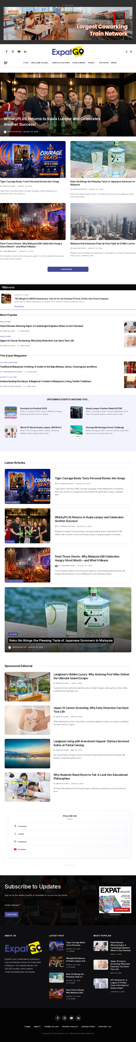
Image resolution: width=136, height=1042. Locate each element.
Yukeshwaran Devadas (12, 372)
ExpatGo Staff (9, 186)
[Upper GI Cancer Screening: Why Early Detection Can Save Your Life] (130, 341)
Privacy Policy (70, 1027)
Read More (19, 306)
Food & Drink (78, 63)
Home (26, 63)
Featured (9, 113)
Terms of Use (51, 1027)
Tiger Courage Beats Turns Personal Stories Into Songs (29, 181)
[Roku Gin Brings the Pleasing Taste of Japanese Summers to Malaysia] (103, 159)
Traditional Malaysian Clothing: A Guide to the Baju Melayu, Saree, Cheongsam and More (48, 366)
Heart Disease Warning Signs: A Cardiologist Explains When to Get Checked (41, 326)
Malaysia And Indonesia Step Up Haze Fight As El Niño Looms (102, 243)
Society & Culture (8, 377)
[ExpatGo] (68, 51)
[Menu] (5, 63)
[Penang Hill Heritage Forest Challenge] (76, 431)
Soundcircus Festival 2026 (33, 408)
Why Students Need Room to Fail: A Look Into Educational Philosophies (91, 776)
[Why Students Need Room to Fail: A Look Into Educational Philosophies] (27, 787)
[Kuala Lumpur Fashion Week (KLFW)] (76, 412)
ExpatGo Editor (14, 131)
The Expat (104, 63)
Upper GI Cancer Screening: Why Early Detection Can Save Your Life (37, 340)
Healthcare (5, 322)
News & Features (61, 63)
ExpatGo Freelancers (12, 386)
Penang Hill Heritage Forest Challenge (105, 427)
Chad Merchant (10, 251)
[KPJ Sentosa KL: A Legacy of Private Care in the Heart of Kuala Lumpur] (101, 983)
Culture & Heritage (9, 362)
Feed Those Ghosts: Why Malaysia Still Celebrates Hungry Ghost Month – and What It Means (31, 245)
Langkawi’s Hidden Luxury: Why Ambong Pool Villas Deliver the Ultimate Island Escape (91, 676)
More (114, 63)
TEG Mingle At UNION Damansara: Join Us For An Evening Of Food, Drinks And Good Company (61, 298)
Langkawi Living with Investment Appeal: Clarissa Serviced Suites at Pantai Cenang (91, 743)
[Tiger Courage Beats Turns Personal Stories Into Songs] (33, 159)
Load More (66, 269)
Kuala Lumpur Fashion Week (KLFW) (104, 408)
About (37, 1027)
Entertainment (12, 502)
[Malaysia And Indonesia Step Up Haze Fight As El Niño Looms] (103, 221)
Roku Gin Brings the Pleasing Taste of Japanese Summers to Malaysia (102, 183)
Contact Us (104, 1027)
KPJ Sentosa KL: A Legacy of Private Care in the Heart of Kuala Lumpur (119, 984)
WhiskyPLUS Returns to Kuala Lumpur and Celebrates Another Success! (52, 121)
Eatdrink (13, 634)
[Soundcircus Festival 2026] (11, 412)
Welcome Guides (39, 63)
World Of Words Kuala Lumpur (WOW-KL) (41, 427)
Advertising (88, 1027)
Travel (91, 63)
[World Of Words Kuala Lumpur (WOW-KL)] (11, 431)
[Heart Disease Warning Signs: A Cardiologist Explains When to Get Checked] (130, 327)
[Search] (130, 52)
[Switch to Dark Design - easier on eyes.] (126, 51)
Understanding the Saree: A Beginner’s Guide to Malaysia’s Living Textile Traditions (45, 381)
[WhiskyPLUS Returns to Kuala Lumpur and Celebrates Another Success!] (68, 104)
